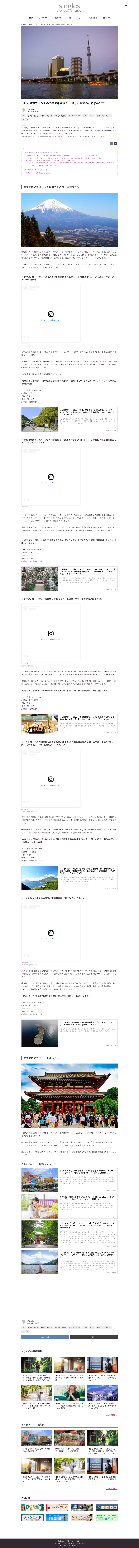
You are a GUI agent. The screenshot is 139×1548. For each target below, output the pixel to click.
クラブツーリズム (59, 137)
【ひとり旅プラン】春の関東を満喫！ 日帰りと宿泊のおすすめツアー (64, 103)
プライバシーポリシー (73, 1541)
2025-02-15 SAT (33, 111)
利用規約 (61, 1541)
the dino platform (72, 1545)
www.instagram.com (29, 346)
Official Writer (32, 109)
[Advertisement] (45, 1301)
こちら (109, 1152)
